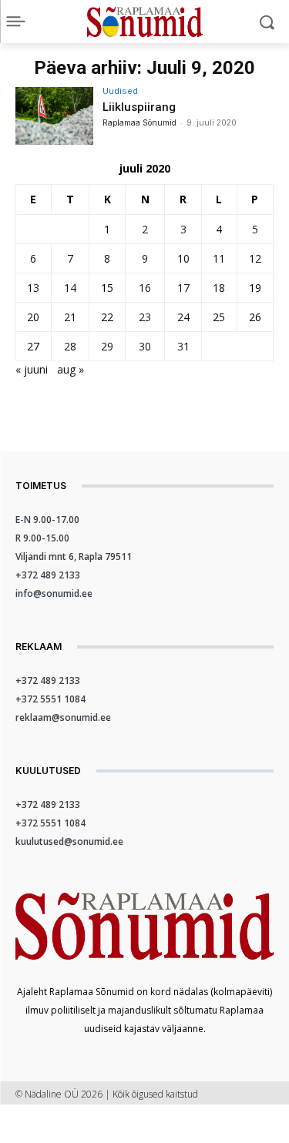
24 (183, 317)
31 (183, 346)
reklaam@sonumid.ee (63, 717)
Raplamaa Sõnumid (139, 122)
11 (219, 258)
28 (70, 346)
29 (107, 346)
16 (145, 287)
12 (255, 258)
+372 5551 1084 (50, 699)
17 (183, 287)
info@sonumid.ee (53, 593)
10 (183, 258)
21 (70, 317)
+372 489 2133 (47, 575)
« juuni (31, 369)
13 (33, 287)
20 (33, 317)
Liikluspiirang (139, 107)
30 (145, 346)
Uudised (120, 91)
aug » (70, 369)
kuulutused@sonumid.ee (69, 841)
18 (219, 287)
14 (70, 287)
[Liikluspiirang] (54, 116)
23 (145, 317)
